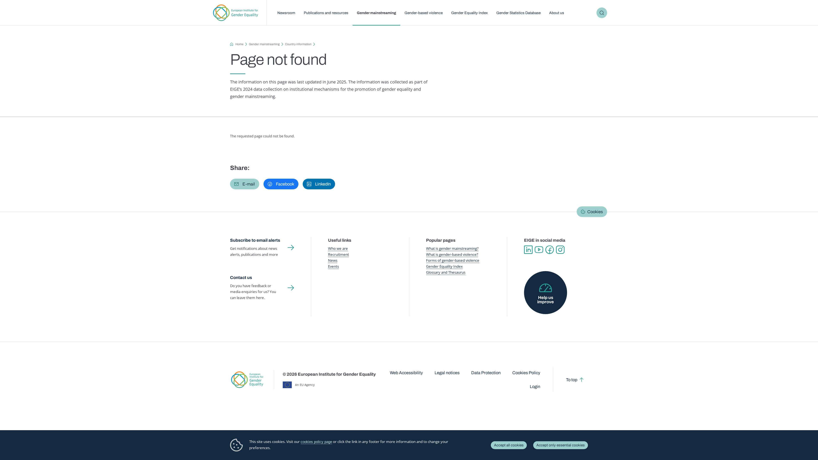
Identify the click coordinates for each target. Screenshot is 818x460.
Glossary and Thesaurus (445, 272)
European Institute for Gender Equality (235, 13)
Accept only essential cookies (560, 445)
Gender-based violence (424, 13)
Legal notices (447, 372)
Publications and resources (326, 13)
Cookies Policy (526, 372)
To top (571, 379)
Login (535, 386)
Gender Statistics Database (518, 13)
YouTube (539, 250)
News (332, 260)
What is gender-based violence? (452, 254)
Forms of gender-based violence (452, 260)
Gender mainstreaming (376, 13)
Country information (298, 44)
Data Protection (486, 372)
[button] (244, 184)
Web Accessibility (406, 372)
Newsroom (286, 13)
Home (239, 44)
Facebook (549, 250)
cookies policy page (316, 442)
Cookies (595, 211)
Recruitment (338, 254)
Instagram (560, 250)
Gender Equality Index (469, 13)
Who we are (338, 248)
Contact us (241, 277)
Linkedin (528, 250)
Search (601, 12)
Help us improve (545, 299)
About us (556, 13)
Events (333, 266)
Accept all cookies (509, 445)
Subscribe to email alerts (255, 240)
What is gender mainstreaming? (452, 248)
